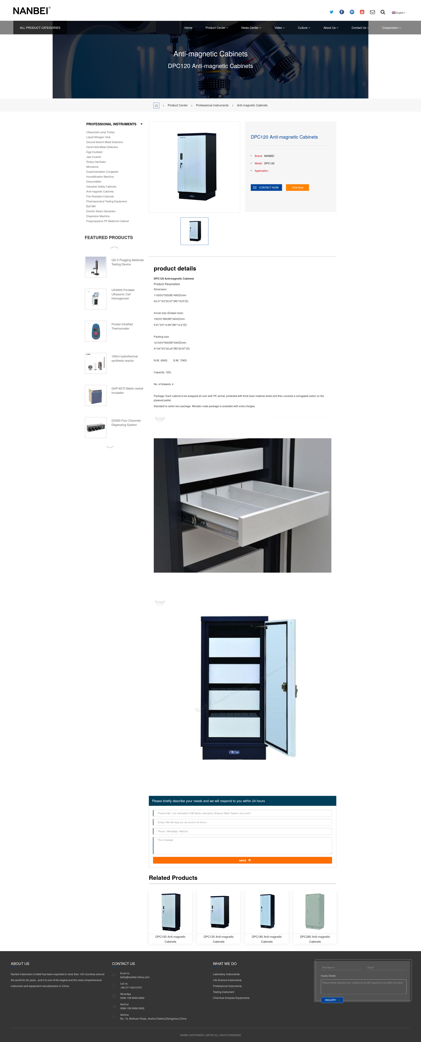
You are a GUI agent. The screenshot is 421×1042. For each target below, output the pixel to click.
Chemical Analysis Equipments (231, 998)
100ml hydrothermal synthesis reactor (124, 358)
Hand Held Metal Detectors (102, 147)
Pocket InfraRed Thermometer (122, 326)
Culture (303, 27)
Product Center (216, 27)
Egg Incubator (94, 152)
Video (278, 27)
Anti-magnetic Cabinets (252, 105)
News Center (250, 27)
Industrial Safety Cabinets (101, 186)
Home (188, 27)
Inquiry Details (328, 975)
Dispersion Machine (98, 216)
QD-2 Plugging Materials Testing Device (127, 262)
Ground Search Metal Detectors (104, 142)
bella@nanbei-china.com (134, 977)
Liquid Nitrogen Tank (98, 137)
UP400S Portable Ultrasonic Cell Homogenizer (123, 294)
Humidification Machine (100, 176)
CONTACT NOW (269, 187)
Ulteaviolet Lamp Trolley (100, 132)
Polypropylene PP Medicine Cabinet (107, 221)
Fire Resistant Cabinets (100, 196)
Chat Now (297, 187)
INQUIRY (330, 1000)
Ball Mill (91, 206)
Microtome (92, 167)
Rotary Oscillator (96, 162)
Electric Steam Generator (101, 211)
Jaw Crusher (93, 157)
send (242, 860)
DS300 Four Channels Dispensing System (126, 422)
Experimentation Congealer (102, 172)
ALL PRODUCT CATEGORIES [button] (40, 27)
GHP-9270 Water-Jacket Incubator (127, 390)
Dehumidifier (93, 181)
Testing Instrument (223, 992)
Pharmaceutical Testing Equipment (106, 201)
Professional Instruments (212, 105)
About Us (329, 27)
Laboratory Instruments (226, 974)
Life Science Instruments (227, 980)
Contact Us (359, 27)
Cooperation (390, 27)
